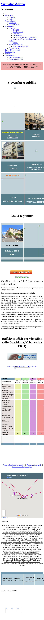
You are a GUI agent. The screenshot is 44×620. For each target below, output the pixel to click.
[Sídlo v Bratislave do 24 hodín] (21, 274)
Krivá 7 (15, 43)
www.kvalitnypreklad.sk (20, 562)
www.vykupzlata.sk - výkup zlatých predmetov (17, 525)
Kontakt (7, 54)
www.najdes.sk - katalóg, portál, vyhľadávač (26, 547)
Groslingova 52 (18, 32)
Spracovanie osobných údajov (22, 467)
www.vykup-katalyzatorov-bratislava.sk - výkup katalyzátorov (22, 538)
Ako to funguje (10, 52)
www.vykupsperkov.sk (17, 534)
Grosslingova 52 (12, 165)
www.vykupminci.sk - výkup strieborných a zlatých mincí (21, 529)
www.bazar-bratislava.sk (31, 553)
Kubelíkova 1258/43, (12, 251)
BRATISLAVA (12, 138)
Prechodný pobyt (10, 21)
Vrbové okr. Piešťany (16, 44)
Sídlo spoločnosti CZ (16, 57)
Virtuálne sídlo (9, 26)
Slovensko (12, 23)
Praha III (11, 254)
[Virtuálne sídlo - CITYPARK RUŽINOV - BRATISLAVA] (36, 151)
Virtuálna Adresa (13, 4)
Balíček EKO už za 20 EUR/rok (13, 132)
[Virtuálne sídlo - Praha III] (12, 242)
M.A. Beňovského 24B (20, 46)
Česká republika (14, 24)
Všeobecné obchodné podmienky (13, 465)
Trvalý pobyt (9, 15)
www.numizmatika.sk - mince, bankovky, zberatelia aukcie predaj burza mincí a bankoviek (22, 550)
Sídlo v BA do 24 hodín (12, 50)
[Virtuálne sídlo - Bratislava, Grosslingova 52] (13, 158)
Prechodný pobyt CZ (16, 59)
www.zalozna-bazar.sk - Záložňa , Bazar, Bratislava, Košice (21, 554)
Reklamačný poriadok (34, 465)
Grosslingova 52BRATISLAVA (29, 579)
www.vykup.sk (10, 531)
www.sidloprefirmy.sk (17, 558)
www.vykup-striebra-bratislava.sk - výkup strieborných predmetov (23, 526)
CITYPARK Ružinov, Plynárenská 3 (25, 37)
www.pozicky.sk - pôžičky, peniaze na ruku (25, 536)
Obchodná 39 (17, 35)
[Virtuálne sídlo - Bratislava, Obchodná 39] (12, 121)
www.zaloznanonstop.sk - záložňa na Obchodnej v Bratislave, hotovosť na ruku (21, 532)
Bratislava (12, 17)
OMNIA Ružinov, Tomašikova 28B (24, 39)
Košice (11, 19)
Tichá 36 (16, 30)
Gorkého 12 (17, 34)
